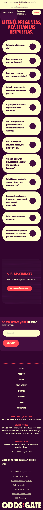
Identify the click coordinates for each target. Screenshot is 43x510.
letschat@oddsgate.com (21, 451)
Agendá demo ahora (19, 7)
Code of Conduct (21, 489)
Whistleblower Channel (21, 494)
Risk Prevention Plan (21, 485)
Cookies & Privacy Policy (21, 481)
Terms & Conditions (21, 476)
